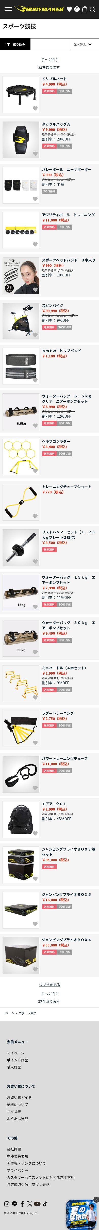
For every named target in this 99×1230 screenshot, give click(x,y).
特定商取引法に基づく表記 (28, 1184)
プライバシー (17, 1170)
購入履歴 (14, 1067)
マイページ (16, 1052)
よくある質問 (17, 1118)
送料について (17, 1104)
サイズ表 (14, 1111)
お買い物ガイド (19, 1097)
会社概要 (14, 1149)
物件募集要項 (17, 1156)
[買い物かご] (84, 9)
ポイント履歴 (17, 1059)
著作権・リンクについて (26, 1163)
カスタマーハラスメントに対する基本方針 (40, 1177)
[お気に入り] (69, 9)
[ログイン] (77, 9)
